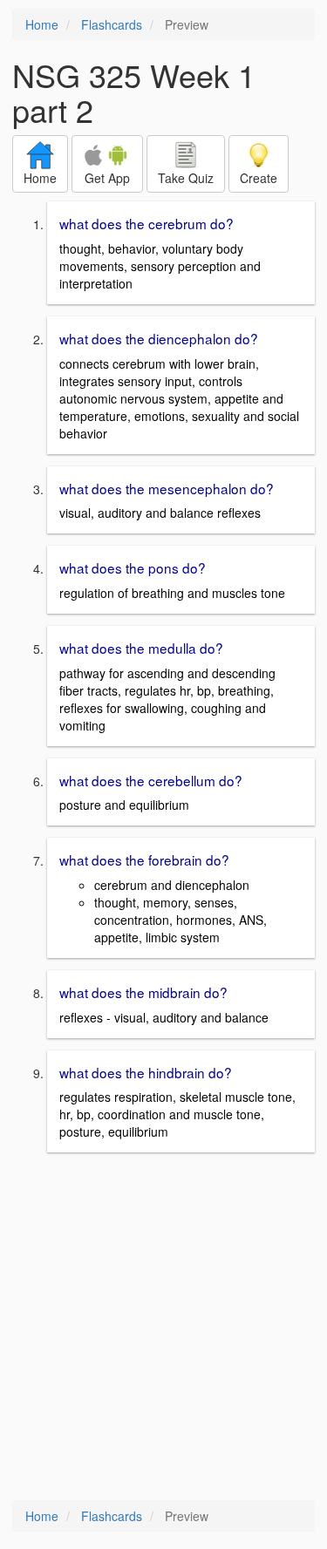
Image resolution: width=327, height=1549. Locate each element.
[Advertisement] (163, 1328)
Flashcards (111, 24)
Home (41, 24)
